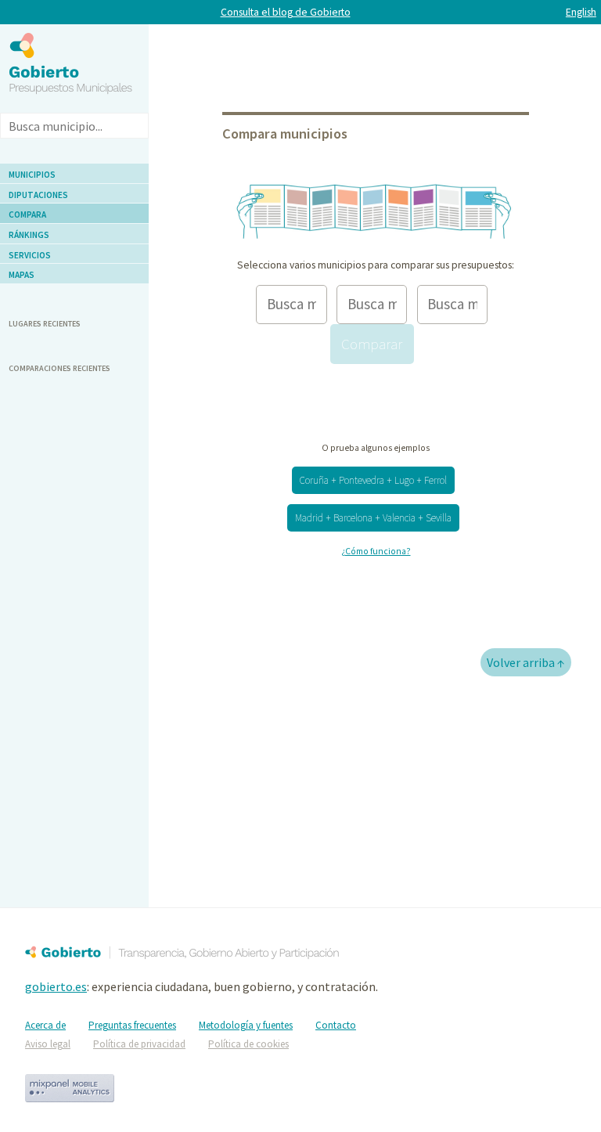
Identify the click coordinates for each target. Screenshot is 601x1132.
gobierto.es (56, 986)
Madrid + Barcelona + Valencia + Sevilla (373, 518)
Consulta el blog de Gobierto (286, 12)
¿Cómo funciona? (376, 551)
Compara (27, 214)
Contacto (335, 1025)
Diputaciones (38, 194)
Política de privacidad (139, 1044)
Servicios (30, 255)
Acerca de (45, 1025)
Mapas (21, 274)
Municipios (32, 174)
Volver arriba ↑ (526, 662)
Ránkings (29, 234)
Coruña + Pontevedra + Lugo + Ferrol (373, 480)
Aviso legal (47, 1044)
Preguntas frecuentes (132, 1025)
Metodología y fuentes (246, 1025)
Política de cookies (248, 1044)
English (581, 12)
